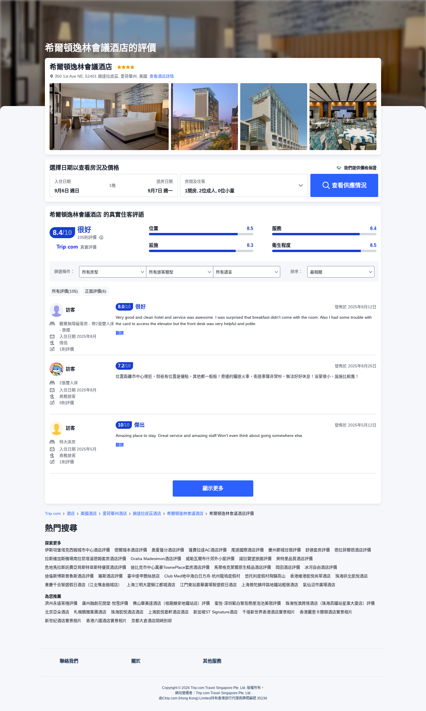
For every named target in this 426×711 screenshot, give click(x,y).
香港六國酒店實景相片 (106, 620)
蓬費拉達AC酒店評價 (208, 550)
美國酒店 (89, 513)
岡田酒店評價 (288, 567)
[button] (387, 9)
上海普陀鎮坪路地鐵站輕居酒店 (269, 584)
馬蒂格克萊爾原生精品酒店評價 (242, 567)
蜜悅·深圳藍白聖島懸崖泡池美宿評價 (247, 603)
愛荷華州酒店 (115, 513)
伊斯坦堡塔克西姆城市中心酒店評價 (77, 550)
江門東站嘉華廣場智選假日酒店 (208, 584)
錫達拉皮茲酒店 (147, 513)
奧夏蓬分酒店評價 (168, 550)
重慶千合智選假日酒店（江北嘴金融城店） (83, 584)
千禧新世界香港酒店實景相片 (268, 612)
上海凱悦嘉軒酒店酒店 (168, 612)
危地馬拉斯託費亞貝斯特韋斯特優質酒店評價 (85, 567)
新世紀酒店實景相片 (63, 620)
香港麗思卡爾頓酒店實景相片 (326, 612)
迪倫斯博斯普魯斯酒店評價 (69, 576)
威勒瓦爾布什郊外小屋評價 (210, 558)
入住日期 (62, 181)
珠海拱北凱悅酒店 (351, 576)
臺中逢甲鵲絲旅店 (143, 576)
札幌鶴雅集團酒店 (90, 612)
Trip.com (53, 513)
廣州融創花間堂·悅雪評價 (105, 603)
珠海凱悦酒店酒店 (127, 612)
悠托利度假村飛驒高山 (265, 576)
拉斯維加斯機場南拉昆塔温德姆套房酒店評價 (85, 558)
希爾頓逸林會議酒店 (185, 513)
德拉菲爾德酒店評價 (352, 550)
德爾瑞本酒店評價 (130, 550)
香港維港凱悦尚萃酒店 (310, 576)
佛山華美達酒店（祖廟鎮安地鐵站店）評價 (171, 603)
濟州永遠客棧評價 (61, 603)
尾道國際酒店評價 (247, 550)
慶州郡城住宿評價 (284, 550)
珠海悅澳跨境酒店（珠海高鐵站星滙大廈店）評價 (330, 603)
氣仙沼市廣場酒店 (319, 584)
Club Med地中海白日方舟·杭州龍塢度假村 (202, 576)
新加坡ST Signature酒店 (215, 612)
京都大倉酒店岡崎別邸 (151, 620)
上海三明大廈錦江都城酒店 (151, 584)
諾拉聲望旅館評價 (255, 558)
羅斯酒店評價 (110, 576)
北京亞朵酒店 (57, 612)
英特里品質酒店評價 (294, 558)
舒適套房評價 (317, 550)
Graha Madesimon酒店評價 (156, 558)
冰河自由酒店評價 (321, 567)
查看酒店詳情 (162, 76)
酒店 (71, 513)
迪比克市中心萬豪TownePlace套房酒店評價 (170, 567)
